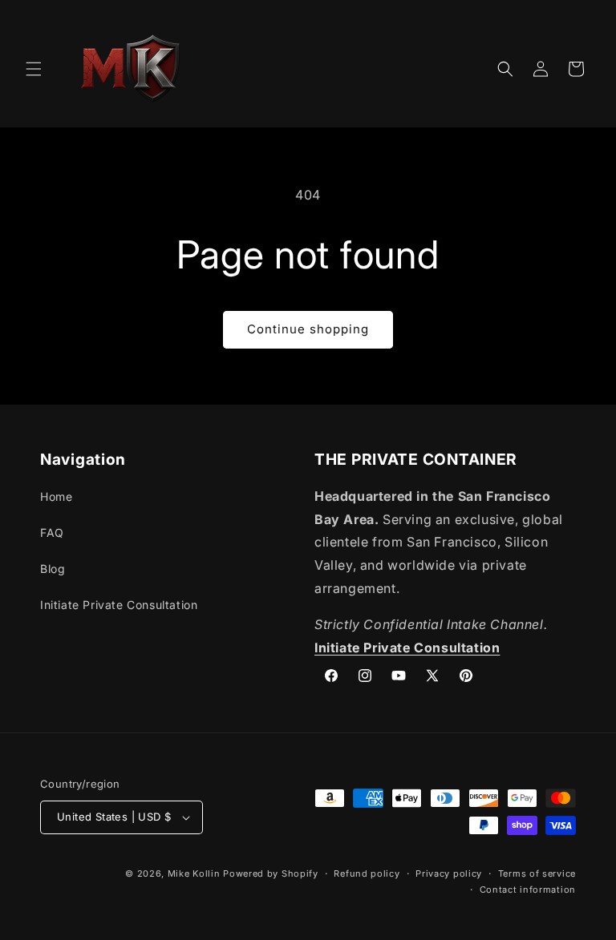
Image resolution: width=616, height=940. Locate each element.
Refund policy (366, 873)
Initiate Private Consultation (118, 604)
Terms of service (537, 873)
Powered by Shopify (270, 873)
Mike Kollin (194, 873)
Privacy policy (448, 873)
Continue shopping (308, 329)
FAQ (52, 532)
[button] (33, 69)
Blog (52, 568)
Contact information (528, 889)
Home (56, 496)
